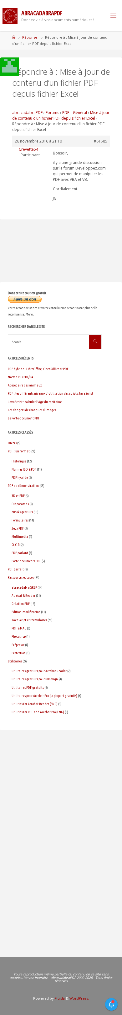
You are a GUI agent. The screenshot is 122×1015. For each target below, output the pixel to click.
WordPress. (79, 998)
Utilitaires (15, 661)
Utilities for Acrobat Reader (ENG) (35, 704)
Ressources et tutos (21, 577)
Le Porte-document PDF (24, 418)
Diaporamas (20, 504)
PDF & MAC (19, 628)
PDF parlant (20, 553)
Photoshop (19, 636)
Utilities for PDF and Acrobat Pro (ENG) (38, 712)
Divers (12, 443)
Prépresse (18, 645)
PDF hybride (20, 477)
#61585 (100, 141)
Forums (52, 112)
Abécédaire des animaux (25, 385)
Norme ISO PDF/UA (20, 377)
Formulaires (20, 520)
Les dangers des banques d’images (32, 410)
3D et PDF (18, 496)
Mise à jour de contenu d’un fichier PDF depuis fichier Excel (60, 115)
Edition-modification (26, 612)
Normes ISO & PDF (24, 469)
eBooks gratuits (22, 512)
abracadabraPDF (27, 112)
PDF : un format (19, 451)
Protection (19, 653)
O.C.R (16, 545)
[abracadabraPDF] (10, 15)
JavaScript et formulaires (29, 620)
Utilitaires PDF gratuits (28, 687)
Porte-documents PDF (26, 561)
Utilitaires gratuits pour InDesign (35, 679)
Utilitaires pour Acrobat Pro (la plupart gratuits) (44, 696)
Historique (19, 461)
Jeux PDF (18, 528)
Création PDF (21, 604)
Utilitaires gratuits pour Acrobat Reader (39, 671)
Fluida (59, 998)
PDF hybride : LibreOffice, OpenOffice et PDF (38, 369)
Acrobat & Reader (23, 595)
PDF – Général (74, 112)
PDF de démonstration (23, 485)
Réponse (29, 37)
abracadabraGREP (24, 587)
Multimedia (20, 536)
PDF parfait (16, 569)
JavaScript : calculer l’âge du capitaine (35, 402)
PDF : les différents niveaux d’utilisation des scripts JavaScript (50, 393)
